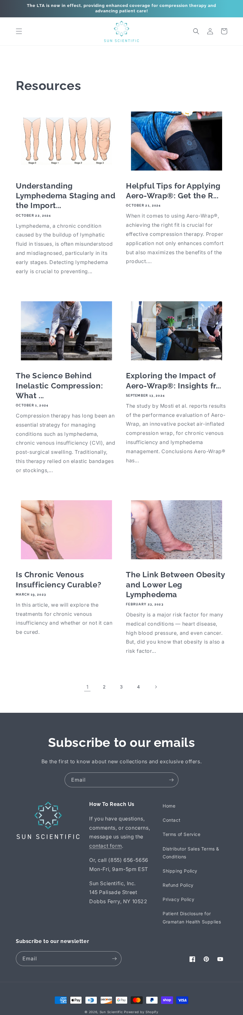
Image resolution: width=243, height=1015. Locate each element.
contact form (105, 846)
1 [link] (87, 687)
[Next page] (156, 687)
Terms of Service (182, 834)
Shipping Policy (180, 871)
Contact (171, 820)
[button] (19, 31)
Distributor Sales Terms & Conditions (191, 852)
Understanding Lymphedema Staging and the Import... (65, 195)
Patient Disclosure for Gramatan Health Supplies (192, 917)
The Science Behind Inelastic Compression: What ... (59, 385)
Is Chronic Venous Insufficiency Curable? (58, 579)
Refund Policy (178, 885)
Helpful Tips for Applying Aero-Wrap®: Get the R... (173, 190)
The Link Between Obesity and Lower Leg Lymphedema (175, 584)
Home (169, 805)
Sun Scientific (111, 1012)
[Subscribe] (171, 779)
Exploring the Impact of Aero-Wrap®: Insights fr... (173, 380)
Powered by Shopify (141, 1012)
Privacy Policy (178, 899)
